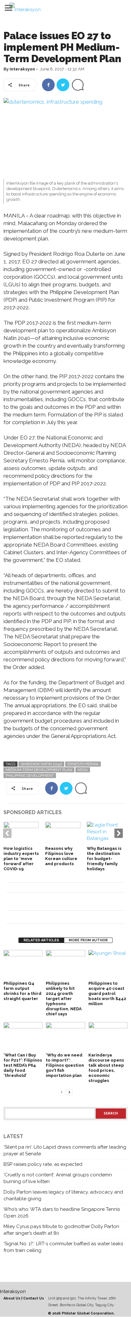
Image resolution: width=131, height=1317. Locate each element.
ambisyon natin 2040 (41, 764)
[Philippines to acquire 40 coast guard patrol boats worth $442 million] (108, 964)
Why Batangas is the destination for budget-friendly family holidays (104, 858)
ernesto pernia (83, 764)
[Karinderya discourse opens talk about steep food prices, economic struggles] (108, 1036)
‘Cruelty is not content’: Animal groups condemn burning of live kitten (57, 1178)
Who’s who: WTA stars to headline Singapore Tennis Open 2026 (61, 1212)
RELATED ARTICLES (41, 940)
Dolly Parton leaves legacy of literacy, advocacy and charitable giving (63, 1195)
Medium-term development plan (39, 770)
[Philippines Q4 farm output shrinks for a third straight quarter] (23, 964)
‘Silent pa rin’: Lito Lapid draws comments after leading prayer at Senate (64, 1150)
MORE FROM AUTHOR (88, 940)
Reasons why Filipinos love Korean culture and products (61, 856)
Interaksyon (22, 69)
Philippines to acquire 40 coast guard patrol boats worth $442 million (107, 993)
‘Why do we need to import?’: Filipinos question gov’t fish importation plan (65, 1065)
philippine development (30, 775)
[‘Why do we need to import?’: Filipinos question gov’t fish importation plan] (65, 1036)
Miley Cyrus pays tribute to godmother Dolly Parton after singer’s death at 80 (61, 1230)
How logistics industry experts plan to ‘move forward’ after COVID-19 (21, 858)
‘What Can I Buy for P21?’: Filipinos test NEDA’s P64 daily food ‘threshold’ (22, 1065)
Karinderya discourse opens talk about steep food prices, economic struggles (106, 1068)
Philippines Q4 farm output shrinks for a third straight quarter (22, 991)
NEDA (83, 770)
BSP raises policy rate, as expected (42, 1164)
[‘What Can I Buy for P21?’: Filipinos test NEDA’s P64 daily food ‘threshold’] (23, 1036)
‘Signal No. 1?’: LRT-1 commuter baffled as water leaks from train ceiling (63, 1247)
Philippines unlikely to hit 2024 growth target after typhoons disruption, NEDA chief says (64, 998)
